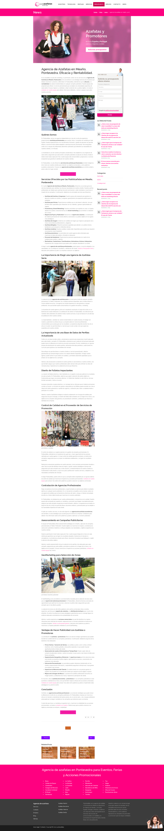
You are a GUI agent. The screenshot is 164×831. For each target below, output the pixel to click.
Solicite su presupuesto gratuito (61, 623)
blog (100, 12)
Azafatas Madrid (62, 803)
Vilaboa (107, 785)
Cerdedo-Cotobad (51, 790)
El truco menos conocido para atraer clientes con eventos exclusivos (110, 163)
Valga (107, 783)
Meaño (67, 790)
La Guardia (68, 785)
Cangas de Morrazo (51, 788)
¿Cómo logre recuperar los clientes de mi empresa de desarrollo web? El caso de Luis (111, 135)
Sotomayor (88, 792)
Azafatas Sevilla (62, 812)
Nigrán (67, 794)
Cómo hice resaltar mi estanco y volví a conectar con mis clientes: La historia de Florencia (111, 154)
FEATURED (100, 176)
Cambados (48, 785)
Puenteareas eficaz (111, 792)
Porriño (87, 781)
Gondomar (48, 794)
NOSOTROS (61, 4)
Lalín (66, 788)
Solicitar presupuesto (97, 49)
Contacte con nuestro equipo (48, 683)
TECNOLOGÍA (71, 4)
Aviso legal (36, 827)
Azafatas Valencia (63, 809)
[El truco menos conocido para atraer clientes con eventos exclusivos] (98, 162)
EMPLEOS (108, 4)
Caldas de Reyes (50, 783)
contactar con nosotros (62, 705)
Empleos (35, 812)
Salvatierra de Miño (91, 788)
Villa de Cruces (110, 790)
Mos (66, 792)
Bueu (47, 781)
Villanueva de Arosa (111, 788)
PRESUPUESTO (98, 4)
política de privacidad (112, 110)
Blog (34, 815)
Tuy (106, 781)
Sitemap (35, 818)
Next (91, 737)
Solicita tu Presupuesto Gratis (85, 248)
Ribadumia (88, 783)
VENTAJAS (81, 4)
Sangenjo (88, 790)
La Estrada (68, 783)
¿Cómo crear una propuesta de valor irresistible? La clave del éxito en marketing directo (110, 126)
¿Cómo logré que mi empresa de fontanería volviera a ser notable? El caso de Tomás (111, 144)
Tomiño (87, 794)
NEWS (124, 4)
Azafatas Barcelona (63, 806)
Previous (46, 737)
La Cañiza (68, 781)
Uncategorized (101, 183)
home (95, 12)
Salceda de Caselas (91, 785)
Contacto (35, 809)
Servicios (35, 806)
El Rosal (47, 792)
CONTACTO (116, 4)
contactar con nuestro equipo (49, 90)
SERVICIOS (89, 4)
